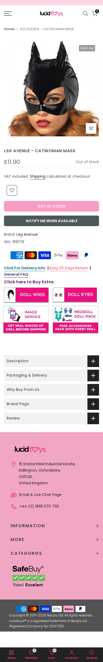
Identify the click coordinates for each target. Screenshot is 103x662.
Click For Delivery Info (24, 268)
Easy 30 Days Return (68, 268)
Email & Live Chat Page (40, 494)
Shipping (37, 176)
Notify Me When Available (51, 220)
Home (9, 29)
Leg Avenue (27, 234)
